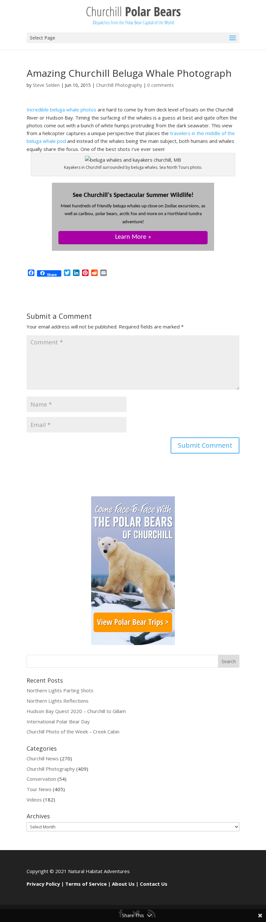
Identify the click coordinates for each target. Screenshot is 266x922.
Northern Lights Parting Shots (60, 690)
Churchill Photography (119, 85)
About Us (123, 884)
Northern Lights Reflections (58, 700)
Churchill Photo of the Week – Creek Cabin (73, 731)
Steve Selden (46, 85)
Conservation (41, 779)
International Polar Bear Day (58, 721)
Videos (34, 799)
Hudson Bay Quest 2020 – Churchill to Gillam (76, 711)
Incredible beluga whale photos (61, 109)
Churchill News (43, 758)
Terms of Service (86, 884)
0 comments (160, 85)
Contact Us (153, 884)
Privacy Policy (43, 884)
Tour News (39, 789)
